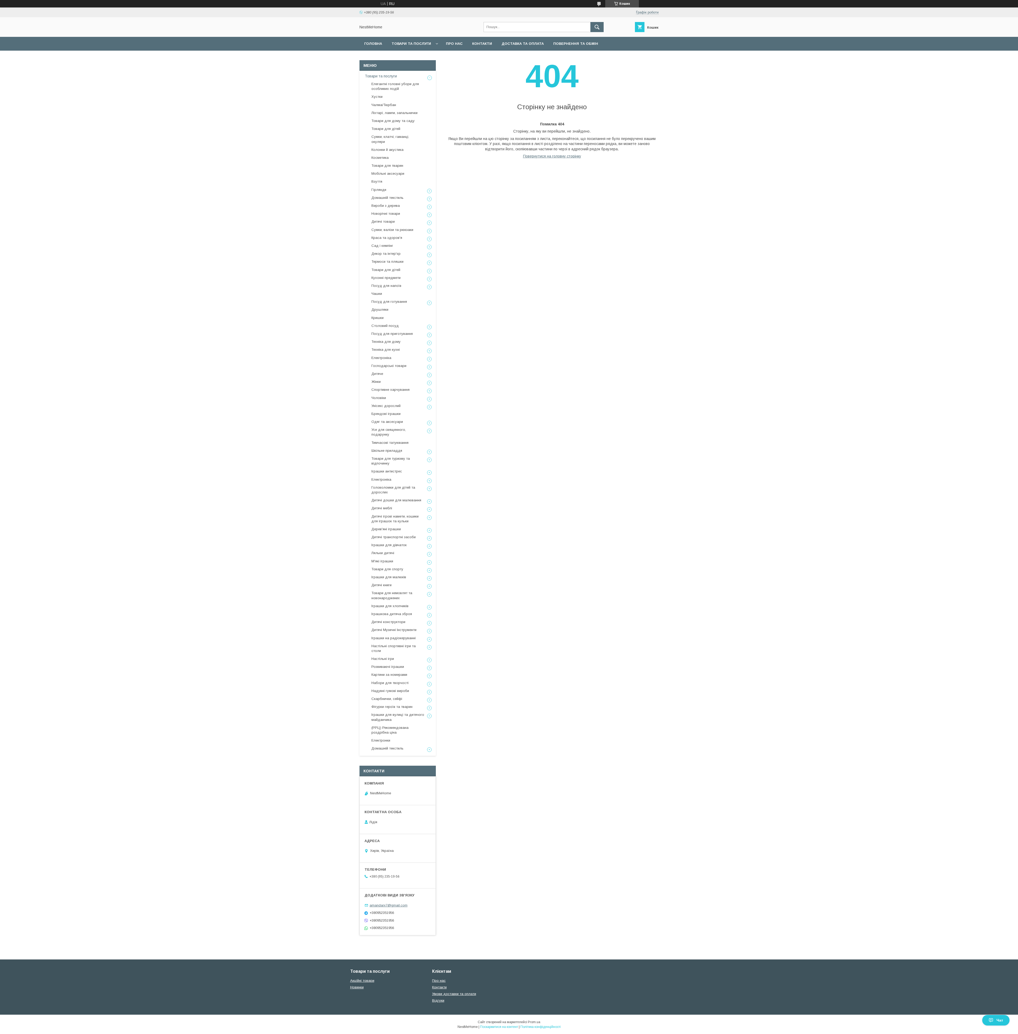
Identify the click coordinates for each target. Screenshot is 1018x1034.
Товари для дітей (385, 129)
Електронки (380, 740)
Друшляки (379, 310)
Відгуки (438, 1000)
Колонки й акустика (387, 150)
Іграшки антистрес (386, 471)
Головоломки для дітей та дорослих (393, 489)
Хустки (377, 97)
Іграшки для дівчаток (389, 545)
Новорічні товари (385, 214)
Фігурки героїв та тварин (392, 707)
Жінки (376, 382)
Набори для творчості (390, 683)
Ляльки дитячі (382, 553)
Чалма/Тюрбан (383, 105)
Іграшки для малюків (388, 577)
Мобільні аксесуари (387, 174)
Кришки (377, 318)
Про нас (454, 44)
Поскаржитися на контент (499, 1027)
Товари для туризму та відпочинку (390, 461)
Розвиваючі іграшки (387, 667)
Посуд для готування (389, 302)
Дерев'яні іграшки (386, 529)
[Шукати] (597, 27)
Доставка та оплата (523, 44)
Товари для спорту (387, 569)
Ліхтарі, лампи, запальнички (394, 113)
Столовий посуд (385, 326)
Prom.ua (534, 1022)
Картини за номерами (389, 675)
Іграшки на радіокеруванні (393, 638)
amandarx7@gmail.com (388, 905)
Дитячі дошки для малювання (396, 500)
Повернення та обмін (575, 44)
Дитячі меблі (381, 508)
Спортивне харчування (390, 390)
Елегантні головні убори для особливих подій (395, 86)
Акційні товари (362, 981)
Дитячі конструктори (388, 622)
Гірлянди (378, 190)
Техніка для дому (386, 342)
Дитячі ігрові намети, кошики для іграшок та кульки (395, 518)
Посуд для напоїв (386, 286)
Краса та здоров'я (386, 238)
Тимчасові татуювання (390, 443)
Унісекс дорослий (386, 406)
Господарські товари (388, 366)
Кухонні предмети (386, 278)
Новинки (357, 987)
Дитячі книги (381, 585)
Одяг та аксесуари (387, 422)
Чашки (376, 294)
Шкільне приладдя (386, 451)
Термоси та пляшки (387, 262)
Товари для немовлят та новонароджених (391, 595)
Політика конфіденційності (540, 1027)
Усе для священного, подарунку (388, 432)
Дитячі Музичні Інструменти (393, 630)
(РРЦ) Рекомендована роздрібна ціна (390, 730)
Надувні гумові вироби (390, 691)
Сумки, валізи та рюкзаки (392, 230)
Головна (373, 44)
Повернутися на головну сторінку (552, 156)
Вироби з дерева (385, 206)
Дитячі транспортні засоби (393, 537)
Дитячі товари (383, 222)
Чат (1000, 1020)
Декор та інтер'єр (386, 254)
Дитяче (377, 374)
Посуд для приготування (392, 334)
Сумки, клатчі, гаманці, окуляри (390, 139)
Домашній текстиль (387, 198)
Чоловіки (378, 398)
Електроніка (381, 358)
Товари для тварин (387, 166)
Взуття (376, 181)
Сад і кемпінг (382, 246)
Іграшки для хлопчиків (390, 606)
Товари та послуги (411, 44)
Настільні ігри (382, 659)
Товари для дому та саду (393, 121)
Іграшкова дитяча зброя (391, 614)
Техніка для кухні (385, 350)
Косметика (380, 158)
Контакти (482, 44)
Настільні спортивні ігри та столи (393, 648)
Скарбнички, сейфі (386, 699)
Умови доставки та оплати (454, 994)
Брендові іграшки (386, 414)
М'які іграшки (382, 561)
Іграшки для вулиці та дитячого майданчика (397, 717)
